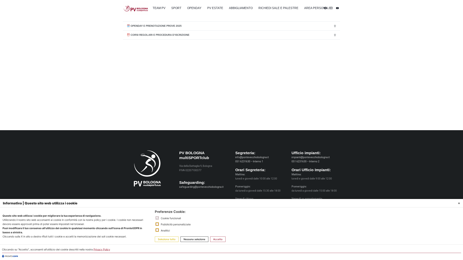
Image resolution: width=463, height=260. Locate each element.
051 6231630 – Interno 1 (249, 161)
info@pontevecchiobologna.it (252, 157)
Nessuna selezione (194, 239)
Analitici (165, 230)
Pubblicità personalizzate (176, 224)
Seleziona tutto (166, 239)
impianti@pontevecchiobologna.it (311, 157)
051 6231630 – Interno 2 (305, 161)
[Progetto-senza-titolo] (135, 8)
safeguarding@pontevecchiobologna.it (201, 186)
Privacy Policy (102, 249)
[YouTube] (337, 8)
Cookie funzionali (171, 218)
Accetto (217, 239)
